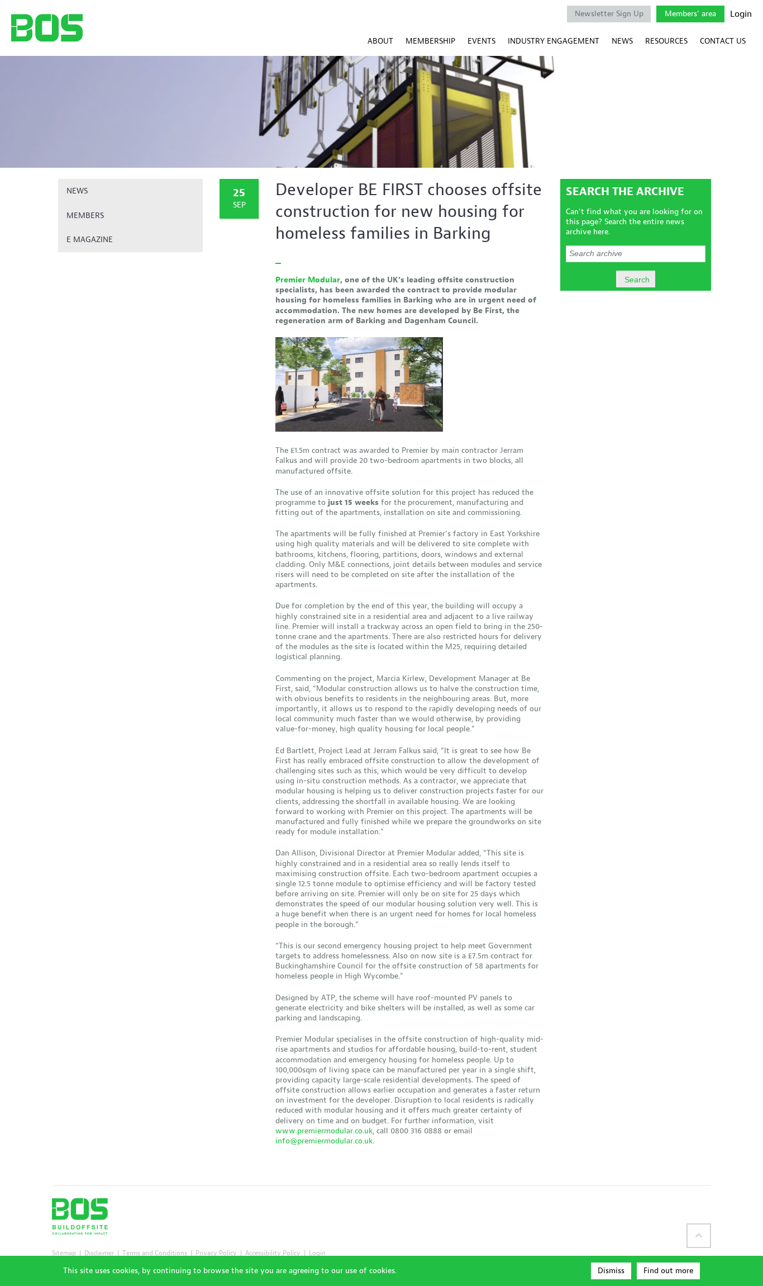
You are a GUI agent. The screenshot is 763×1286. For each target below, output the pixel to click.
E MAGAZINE (89, 239)
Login (741, 14)
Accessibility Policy (273, 1252)
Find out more (668, 1270)
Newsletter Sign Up (609, 13)
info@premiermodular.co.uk (324, 1141)
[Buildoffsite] (47, 27)
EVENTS (481, 41)
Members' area (690, 13)
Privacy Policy (216, 1252)
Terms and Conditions (154, 1252)
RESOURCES (666, 41)
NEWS (622, 41)
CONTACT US (723, 41)
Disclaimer (99, 1252)
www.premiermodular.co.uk (324, 1131)
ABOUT (380, 41)
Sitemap (64, 1252)
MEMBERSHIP (430, 41)
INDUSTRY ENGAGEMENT (553, 41)
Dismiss (611, 1270)
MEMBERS (85, 215)
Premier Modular (307, 280)
